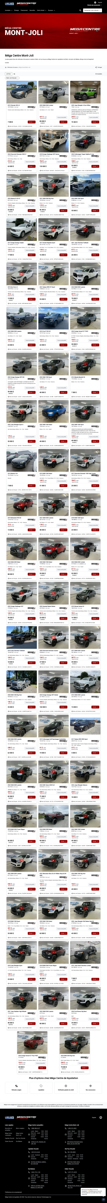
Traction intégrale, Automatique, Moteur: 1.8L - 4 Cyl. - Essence (53, 743)
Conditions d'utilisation (84, 1106)
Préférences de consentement (13, 1192)
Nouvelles (32, 10)
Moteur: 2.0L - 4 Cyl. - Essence (77, 381)
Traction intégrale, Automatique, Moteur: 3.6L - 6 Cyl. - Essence (21, 611)
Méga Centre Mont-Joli (19, 1134)
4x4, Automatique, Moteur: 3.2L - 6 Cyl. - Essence (82, 247)
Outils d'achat (40, 10)
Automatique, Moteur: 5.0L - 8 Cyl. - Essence (49, 336)
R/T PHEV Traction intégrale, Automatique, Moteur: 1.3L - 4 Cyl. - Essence (85, 336)
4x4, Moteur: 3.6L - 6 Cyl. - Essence (78, 878)
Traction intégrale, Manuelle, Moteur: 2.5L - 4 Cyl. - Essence (52, 291)
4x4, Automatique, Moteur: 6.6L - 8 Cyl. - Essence (50, 789)
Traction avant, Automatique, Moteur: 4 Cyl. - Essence (19, 291)
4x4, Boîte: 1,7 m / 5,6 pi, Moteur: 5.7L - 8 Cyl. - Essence (51, 478)
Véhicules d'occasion (12, 67)
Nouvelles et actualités (8, 1129)
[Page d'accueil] (6, 67)
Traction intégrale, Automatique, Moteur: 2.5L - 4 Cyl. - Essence (21, 203)
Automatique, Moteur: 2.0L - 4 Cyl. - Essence (80, 158)
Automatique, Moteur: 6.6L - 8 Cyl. (15, 158)
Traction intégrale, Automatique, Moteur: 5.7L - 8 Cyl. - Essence (21, 247)
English (100, 2)
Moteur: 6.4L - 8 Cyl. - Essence (46, 203)
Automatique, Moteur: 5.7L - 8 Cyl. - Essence (80, 522)
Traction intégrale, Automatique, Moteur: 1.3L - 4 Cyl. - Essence (32, 1060)
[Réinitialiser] (14, 74)
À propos (50, 10)
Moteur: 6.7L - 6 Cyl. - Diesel (77, 566)
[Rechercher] (80, 10)
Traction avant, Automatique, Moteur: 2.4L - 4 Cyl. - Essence (21, 109)
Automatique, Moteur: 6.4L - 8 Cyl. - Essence (17, 834)
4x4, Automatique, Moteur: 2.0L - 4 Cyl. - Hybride (18, 429)
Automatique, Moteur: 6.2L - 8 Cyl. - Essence (49, 158)
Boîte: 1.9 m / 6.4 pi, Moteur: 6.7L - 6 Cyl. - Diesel (81, 655)
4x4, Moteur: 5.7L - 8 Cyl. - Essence (47, 381)
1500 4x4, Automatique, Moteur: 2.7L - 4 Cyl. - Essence (51, 655)
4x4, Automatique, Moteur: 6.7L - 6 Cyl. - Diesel (81, 291)
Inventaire (7, 10)
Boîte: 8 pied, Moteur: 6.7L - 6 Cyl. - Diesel (69, 1060)
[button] (104, 1189)
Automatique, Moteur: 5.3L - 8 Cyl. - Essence (80, 478)
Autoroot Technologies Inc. (44, 1197)
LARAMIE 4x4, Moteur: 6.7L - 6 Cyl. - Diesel (17, 789)
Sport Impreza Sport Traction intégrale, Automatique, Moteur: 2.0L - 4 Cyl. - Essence (84, 744)
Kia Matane (19, 1141)
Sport (72, 1016)
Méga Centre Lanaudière (8, 1134)
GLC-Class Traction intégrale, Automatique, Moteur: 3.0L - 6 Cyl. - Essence (53, 881)
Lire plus (7, 62)
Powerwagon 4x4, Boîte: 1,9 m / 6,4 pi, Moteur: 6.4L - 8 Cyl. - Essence (52, 971)
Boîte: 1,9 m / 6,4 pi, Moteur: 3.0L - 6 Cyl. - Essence (50, 566)
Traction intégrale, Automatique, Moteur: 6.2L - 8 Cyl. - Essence (53, 699)
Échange (16, 10)
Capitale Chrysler (9, 1138)
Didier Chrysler (9, 1141)
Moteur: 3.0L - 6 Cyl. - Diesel (45, 429)
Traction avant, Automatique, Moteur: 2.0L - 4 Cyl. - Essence (52, 611)
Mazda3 (9, 478)
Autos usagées (20, 1128)
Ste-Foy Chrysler (20, 1138)
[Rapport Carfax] (32, 107)
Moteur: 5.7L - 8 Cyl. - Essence (77, 203)
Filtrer (9, 74)
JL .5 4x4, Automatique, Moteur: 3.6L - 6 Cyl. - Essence (19, 970)
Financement (24, 10)
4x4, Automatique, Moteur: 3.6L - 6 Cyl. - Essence (82, 789)
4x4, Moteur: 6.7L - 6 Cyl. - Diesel (47, 109)
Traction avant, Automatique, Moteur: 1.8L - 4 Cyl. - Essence (84, 611)
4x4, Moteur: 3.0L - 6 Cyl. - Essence (47, 926)
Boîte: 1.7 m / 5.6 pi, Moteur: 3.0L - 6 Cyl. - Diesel (18, 926)
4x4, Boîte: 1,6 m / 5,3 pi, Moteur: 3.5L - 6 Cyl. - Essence (51, 247)
